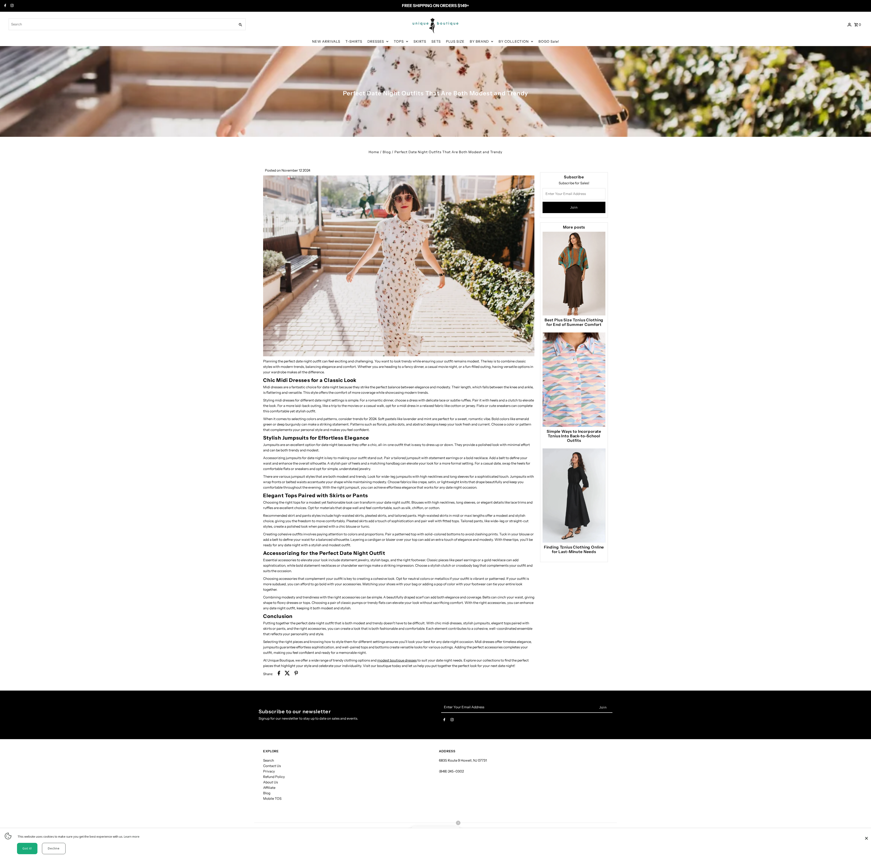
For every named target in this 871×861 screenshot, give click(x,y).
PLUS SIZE (455, 41)
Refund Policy (274, 777)
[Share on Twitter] (287, 674)
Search (268, 760)
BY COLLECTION (514, 41)
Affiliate (269, 787)
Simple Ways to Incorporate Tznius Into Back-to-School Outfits (574, 436)
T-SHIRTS (353, 41)
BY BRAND (479, 41)
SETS (436, 41)
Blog (387, 152)
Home (374, 152)
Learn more (131, 836)
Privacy (269, 771)
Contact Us (272, 766)
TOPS (399, 41)
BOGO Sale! (548, 41)
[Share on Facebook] (279, 674)
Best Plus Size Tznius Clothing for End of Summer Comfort (574, 322)
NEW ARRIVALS (326, 41)
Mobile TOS (272, 798)
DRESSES (375, 41)
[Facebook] (4, 5)
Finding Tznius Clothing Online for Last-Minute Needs (574, 549)
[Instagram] (11, 5)
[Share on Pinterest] (296, 674)
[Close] (866, 836)
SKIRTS (419, 41)
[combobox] (122, 24)
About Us (270, 782)
